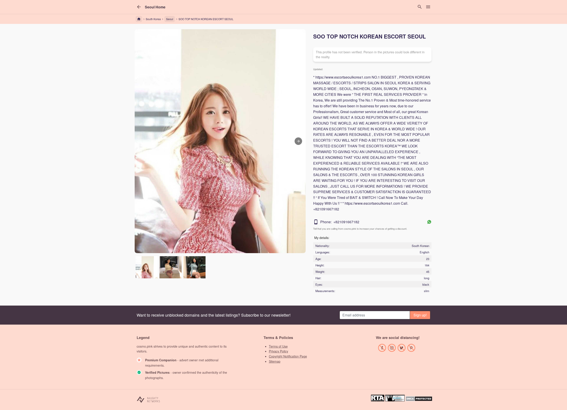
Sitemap (274, 361)
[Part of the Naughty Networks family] (148, 399)
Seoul (169, 19)
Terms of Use (278, 346)
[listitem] (147, 267)
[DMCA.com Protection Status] (419, 399)
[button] (155, 7)
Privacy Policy (278, 351)
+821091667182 (346, 221)
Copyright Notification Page (288, 356)
